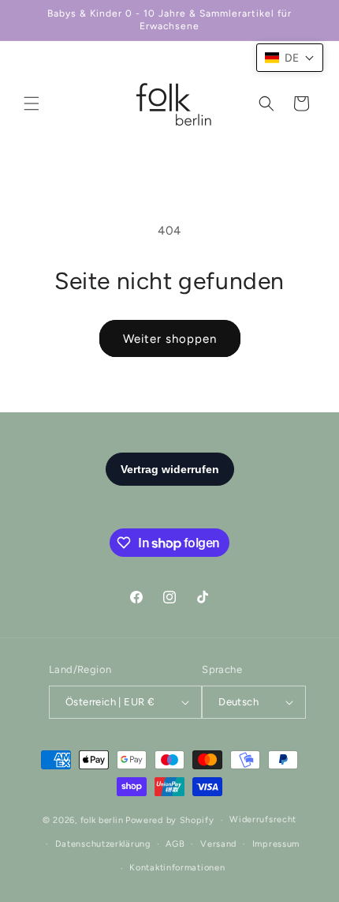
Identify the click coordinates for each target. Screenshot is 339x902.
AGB (175, 844)
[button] (31, 103)
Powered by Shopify (169, 820)
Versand (218, 844)
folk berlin (102, 820)
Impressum (276, 844)
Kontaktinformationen (177, 868)
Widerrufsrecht (262, 819)
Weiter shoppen (170, 339)
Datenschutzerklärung (103, 844)
